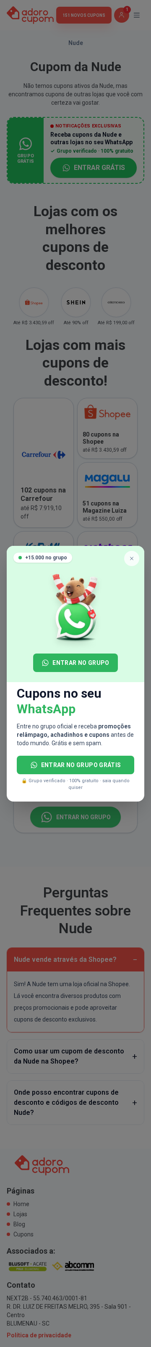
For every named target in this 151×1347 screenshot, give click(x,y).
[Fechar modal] (131, 558)
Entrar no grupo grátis (81, 765)
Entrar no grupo (80, 662)
